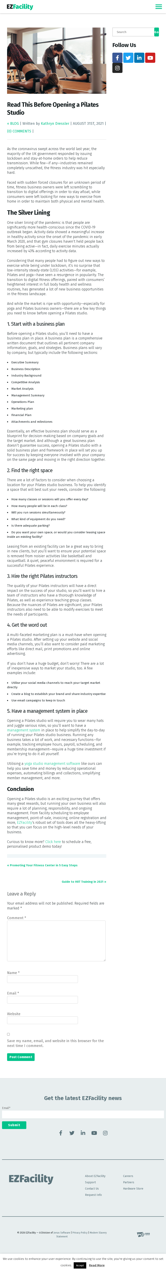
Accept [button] (80, 1265)
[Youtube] (150, 58)
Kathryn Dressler (55, 123)
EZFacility (24, 822)
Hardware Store (133, 1188)
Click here (53, 842)
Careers (128, 1176)
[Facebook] (117, 58)
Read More (97, 1265)
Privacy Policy (79, 1232)
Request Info (93, 1195)
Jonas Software (61, 1232)
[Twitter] (128, 58)
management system (23, 730)
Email (13, 993)
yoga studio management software (52, 763)
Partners (128, 1182)
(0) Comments (19, 131)
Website (13, 1014)
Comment (16, 918)
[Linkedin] (139, 58)
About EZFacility (95, 1176)
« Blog (13, 123)
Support (90, 1182)
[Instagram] (117, 68)
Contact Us (92, 1188)
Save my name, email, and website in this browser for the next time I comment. (55, 1043)
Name (13, 973)
